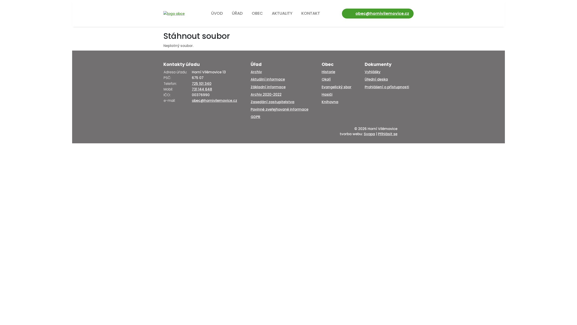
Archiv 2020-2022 (266, 94)
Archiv (256, 72)
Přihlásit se (387, 134)
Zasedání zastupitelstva (272, 102)
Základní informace (268, 87)
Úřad (237, 13)
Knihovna (330, 102)
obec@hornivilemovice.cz (382, 13)
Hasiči (327, 94)
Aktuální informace (268, 79)
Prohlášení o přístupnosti (387, 87)
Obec (257, 13)
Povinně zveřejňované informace (279, 109)
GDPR (255, 116)
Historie (328, 72)
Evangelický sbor (336, 87)
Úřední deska (376, 79)
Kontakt (310, 13)
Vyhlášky (372, 72)
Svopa (369, 134)
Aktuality (282, 13)
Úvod (217, 13)
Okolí (326, 79)
